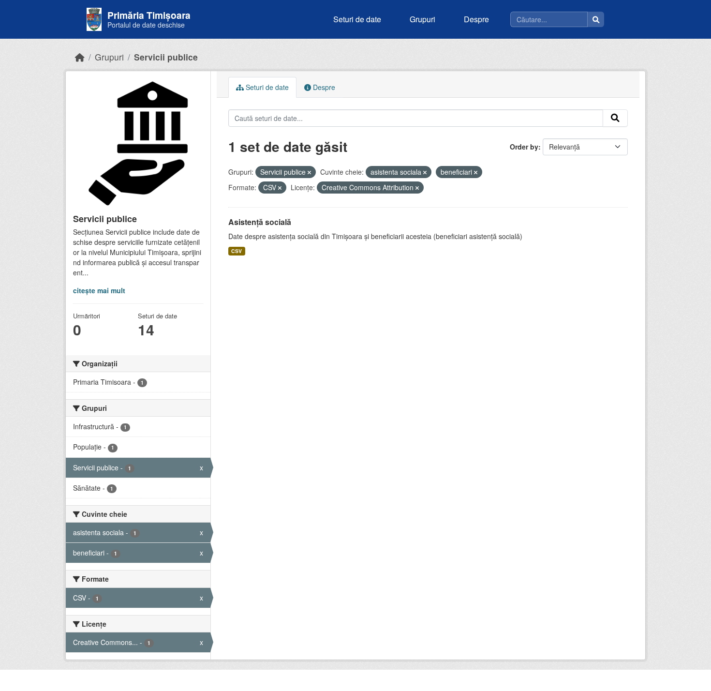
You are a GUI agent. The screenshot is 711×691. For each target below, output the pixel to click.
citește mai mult (99, 290)
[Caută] (596, 19)
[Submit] (615, 118)
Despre (476, 19)
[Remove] (309, 172)
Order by (524, 146)
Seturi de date (357, 19)
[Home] (80, 57)
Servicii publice (166, 57)
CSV (236, 251)
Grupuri (422, 19)
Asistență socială (259, 221)
